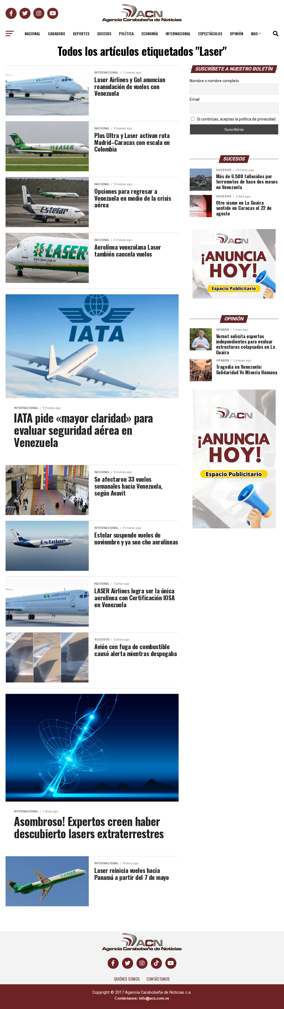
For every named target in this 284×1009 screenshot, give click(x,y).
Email (194, 99)
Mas (254, 33)
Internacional (178, 33)
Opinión (236, 33)
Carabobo (56, 33)
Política (126, 33)
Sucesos (104, 33)
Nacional (32, 33)
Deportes (81, 33)
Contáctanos (158, 979)
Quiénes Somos (127, 979)
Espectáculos (210, 33)
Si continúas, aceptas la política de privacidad (235, 119)
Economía (149, 33)
